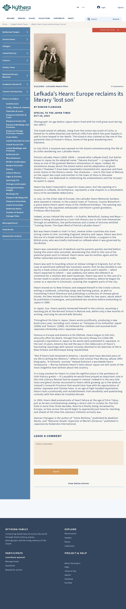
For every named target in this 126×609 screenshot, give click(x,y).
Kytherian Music (14, 208)
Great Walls (12, 137)
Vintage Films (12, 216)
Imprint (68, 575)
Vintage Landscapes (16, 184)
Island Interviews (14, 205)
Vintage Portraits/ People (19, 24)
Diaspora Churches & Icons (16, 116)
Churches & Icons (14, 111)
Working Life (12, 194)
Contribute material (15, 557)
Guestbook (10, 565)
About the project (72, 563)
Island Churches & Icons (18, 140)
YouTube (68, 583)
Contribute (59, 18)
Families (21, 18)
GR (83, 7)
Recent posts (71, 533)
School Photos (13, 173)
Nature (9, 169)
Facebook (69, 579)
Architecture (12, 103)
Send (56, 471)
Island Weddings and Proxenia (16, 149)
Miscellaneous (13, 158)
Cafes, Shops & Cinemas (18, 107)
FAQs (67, 567)
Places (32, 18)
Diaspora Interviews (16, 201)
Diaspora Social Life (16, 121)
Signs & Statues (14, 176)
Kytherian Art (12, 154)
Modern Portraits (14, 165)
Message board (12, 561)
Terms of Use (70, 571)
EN (78, 7)
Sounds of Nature (15, 212)
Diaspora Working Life (17, 197)
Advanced (116, 19)
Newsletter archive (13, 570)
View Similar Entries (78, 483)
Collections (44, 18)
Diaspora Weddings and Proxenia (17, 126)
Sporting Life (12, 180)
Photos (4, 24)
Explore (10, 18)
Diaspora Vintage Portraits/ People (15, 132)
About (71, 18)
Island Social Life (14, 144)
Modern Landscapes (16, 161)
